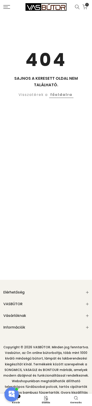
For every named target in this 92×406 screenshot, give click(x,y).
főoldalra (61, 94)
